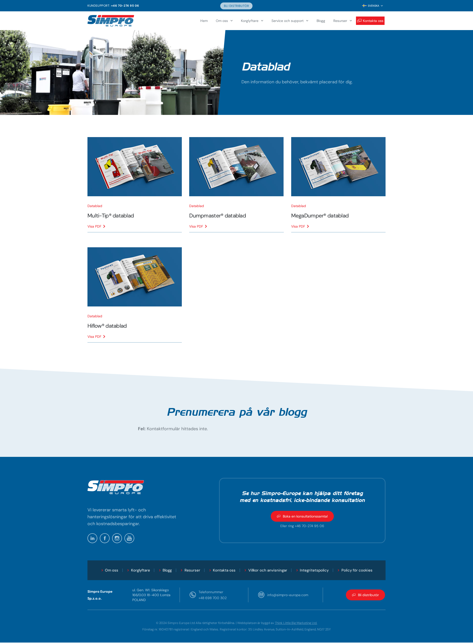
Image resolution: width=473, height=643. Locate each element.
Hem (204, 20)
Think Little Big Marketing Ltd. (296, 623)
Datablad (94, 206)
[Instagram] (117, 538)
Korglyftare (249, 20)
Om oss (222, 20)
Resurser (340, 20)
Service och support (287, 20)
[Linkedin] (92, 538)
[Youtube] (129, 538)
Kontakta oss (373, 20)
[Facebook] (105, 538)
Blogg (321, 20)
